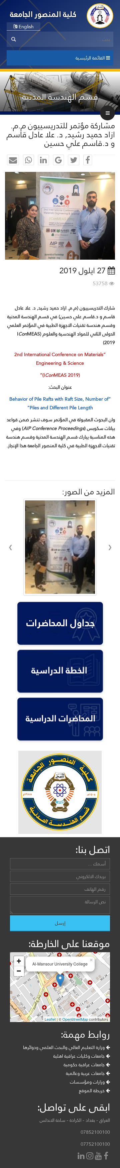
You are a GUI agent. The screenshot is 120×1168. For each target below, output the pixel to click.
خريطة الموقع (92, 1090)
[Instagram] (90, 1156)
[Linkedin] (82, 1156)
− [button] (19, 971)
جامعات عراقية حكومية (85, 1064)
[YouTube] (99, 1156)
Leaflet (50, 1019)
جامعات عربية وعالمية (86, 1073)
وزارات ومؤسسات (88, 1082)
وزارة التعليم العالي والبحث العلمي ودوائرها (64, 1047)
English (25, 26)
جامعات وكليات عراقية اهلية (79, 1056)
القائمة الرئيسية (91, 58)
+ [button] (19, 961)
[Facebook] (107, 1156)
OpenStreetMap (75, 1019)
